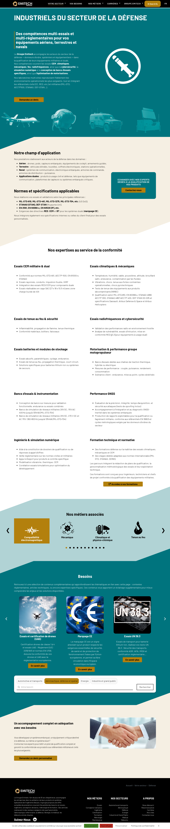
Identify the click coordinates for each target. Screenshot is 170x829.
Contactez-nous (148, 815)
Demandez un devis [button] (28, 99)
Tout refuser (106, 826)
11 (103, 547)
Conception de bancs (94, 808)
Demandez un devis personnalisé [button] (35, 758)
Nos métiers (94, 3)
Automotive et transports (118, 805)
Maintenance (97, 820)
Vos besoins (76, 3)
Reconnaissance (148, 808)
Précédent (8, 530)
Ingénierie (98, 810)
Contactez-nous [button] (133, 190)
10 (100, 547)
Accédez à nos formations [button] (124, 484)
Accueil (129, 785)
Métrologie (98, 817)
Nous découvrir (148, 805)
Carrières (112, 3)
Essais (99, 805)
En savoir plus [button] (38, 665)
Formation (98, 815)
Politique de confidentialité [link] (142, 826)
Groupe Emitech (132, 3)
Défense (125, 810)
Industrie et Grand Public (118, 815)
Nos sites (150, 812)
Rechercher (145, 687)
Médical (125, 817)
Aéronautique (123, 808)
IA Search (152, 4)
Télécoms (124, 820)
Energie (125, 812)
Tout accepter (91, 826)
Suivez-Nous (22, 819)
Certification (97, 812)
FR (166, 3)
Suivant (163, 530)
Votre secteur (55, 3)
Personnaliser (121, 826)
